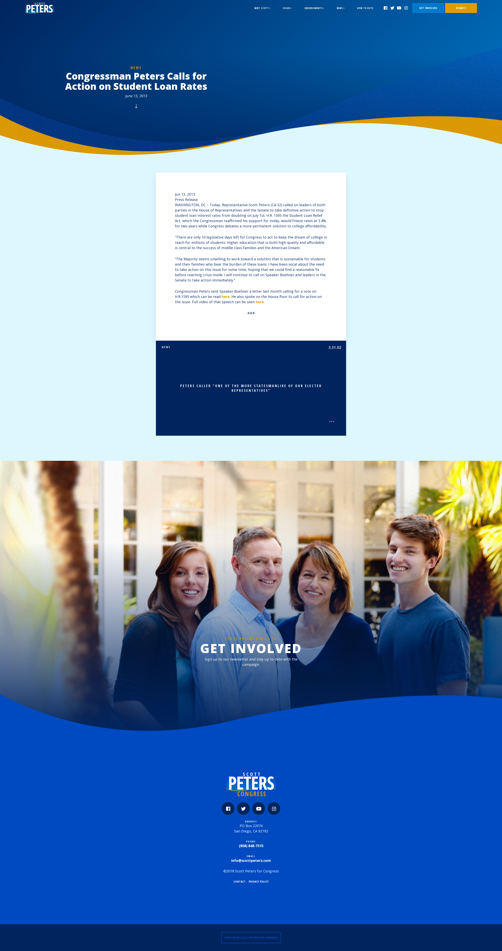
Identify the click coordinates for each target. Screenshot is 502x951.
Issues (286, 8)
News (340, 8)
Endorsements (314, 8)
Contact (240, 881)
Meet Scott (261, 8)
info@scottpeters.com (251, 860)
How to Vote (365, 8)
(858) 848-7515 (251, 845)
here (226, 296)
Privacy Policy (259, 881)
